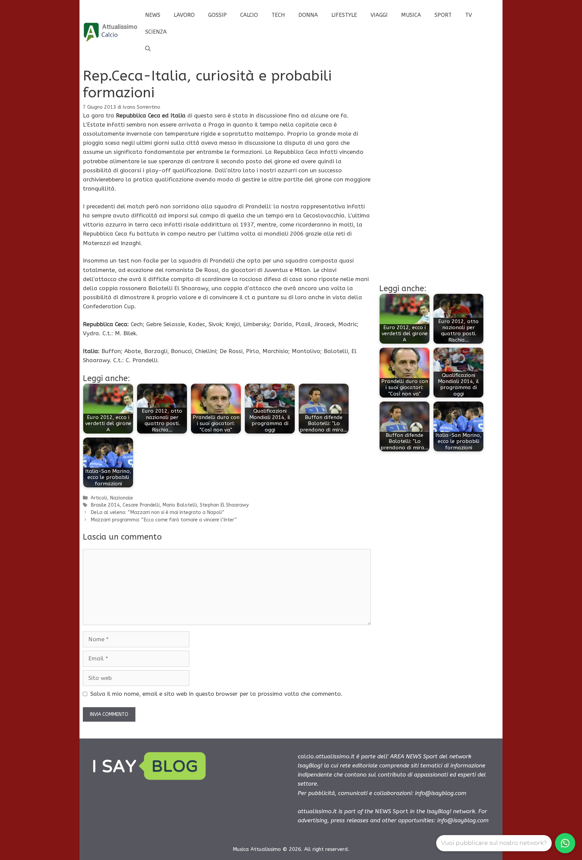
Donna (308, 15)
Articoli (99, 498)
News (152, 15)
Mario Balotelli (179, 505)
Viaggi (379, 15)
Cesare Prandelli (141, 505)
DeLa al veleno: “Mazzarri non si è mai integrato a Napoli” (157, 512)
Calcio (249, 15)
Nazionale (121, 498)
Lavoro (184, 15)
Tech (278, 15)
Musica (411, 15)
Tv (468, 15)
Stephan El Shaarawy (224, 505)
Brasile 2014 (105, 505)
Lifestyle (344, 15)
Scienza (156, 32)
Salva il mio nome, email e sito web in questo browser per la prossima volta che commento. (216, 693)
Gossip (217, 15)
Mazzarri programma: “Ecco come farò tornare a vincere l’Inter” (164, 520)
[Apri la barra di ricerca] (147, 48)
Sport (443, 15)
